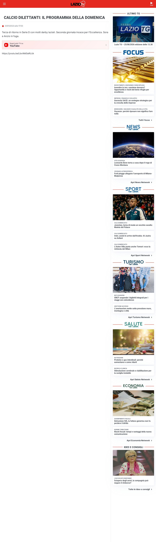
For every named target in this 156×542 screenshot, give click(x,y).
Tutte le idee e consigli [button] (139, 489)
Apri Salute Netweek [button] (140, 379)
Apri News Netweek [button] (140, 182)
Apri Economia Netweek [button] (138, 440)
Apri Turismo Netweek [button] (139, 317)
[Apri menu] (4, 4)
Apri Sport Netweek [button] (140, 255)
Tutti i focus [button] (144, 120)
